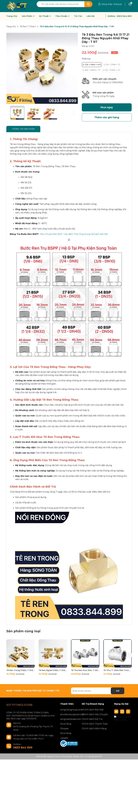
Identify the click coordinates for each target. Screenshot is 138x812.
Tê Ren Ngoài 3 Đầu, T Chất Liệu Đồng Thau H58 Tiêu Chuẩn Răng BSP (53, 670)
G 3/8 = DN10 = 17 (91, 70)
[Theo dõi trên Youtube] (116, 711)
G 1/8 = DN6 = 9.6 (92, 64)
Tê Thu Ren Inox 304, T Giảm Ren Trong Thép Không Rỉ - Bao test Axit (85, 670)
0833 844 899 (124, 16)
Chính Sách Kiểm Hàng (94, 728)
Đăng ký (118, 4)
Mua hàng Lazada (65, 735)
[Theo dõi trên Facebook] (128, 711)
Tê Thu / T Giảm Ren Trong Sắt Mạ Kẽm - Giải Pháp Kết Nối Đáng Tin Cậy (117, 670)
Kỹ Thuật (44, 16)
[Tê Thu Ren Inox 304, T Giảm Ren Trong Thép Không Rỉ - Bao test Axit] (85, 653)
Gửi (117, 691)
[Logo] (16, 6)
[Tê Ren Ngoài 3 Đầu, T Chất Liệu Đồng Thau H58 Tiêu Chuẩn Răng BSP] (53, 653)
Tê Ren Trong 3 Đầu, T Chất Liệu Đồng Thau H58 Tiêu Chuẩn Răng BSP (20, 670)
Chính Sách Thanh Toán (95, 724)
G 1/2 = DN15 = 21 (111, 70)
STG (100, 756)
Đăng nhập (107, 4)
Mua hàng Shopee (65, 726)
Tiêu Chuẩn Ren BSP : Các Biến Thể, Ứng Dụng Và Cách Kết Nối (74, 234)
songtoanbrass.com (69, 719)
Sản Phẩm (27, 16)
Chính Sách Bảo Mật (93, 709)
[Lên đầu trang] (133, 807)
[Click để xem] (42, 68)
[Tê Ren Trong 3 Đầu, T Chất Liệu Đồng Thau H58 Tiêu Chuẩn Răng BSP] (20, 653)
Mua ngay (107, 107)
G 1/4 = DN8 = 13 (112, 64)
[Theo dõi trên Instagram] (122, 711)
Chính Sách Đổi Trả (92, 719)
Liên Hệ (90, 16)
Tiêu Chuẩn (61, 16)
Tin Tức (78, 16)
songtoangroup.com (69, 709)
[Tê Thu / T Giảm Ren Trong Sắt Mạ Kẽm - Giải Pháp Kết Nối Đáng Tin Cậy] (117, 653)
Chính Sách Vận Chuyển (95, 714)
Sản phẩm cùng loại (23, 631)
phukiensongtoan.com (69, 714)
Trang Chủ (11, 16)
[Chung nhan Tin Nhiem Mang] (123, 718)
